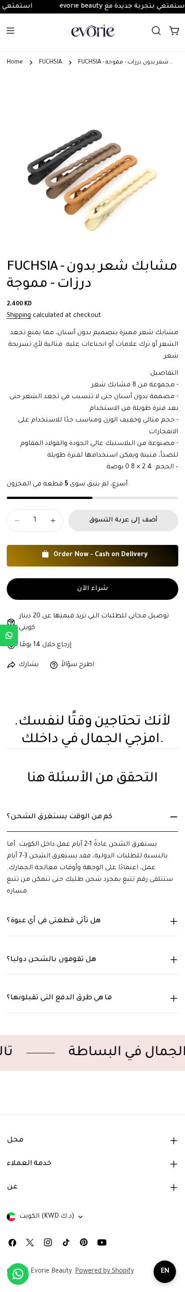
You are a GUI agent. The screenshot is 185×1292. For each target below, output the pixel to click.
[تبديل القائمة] (10, 31)
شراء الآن (92, 589)
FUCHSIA (50, 62)
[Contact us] (18, 1274)
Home (15, 62)
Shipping (19, 316)
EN (165, 1271)
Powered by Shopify (104, 1271)
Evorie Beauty (51, 1271)
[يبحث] (156, 31)
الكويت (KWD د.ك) (46, 1216)
